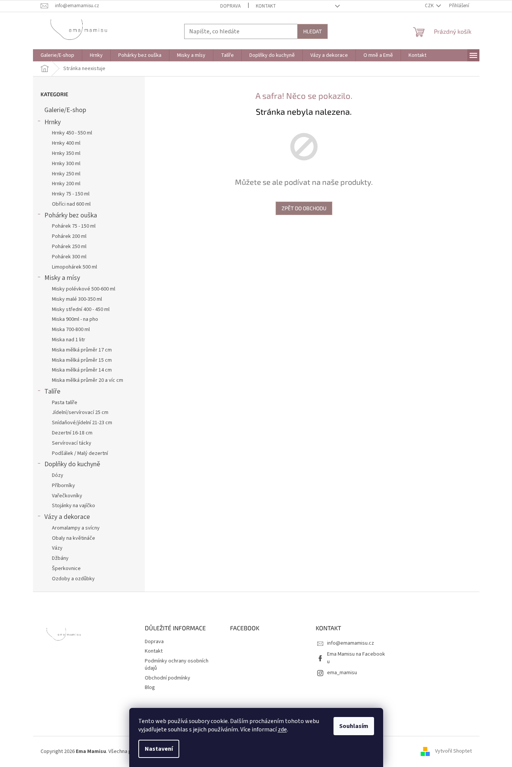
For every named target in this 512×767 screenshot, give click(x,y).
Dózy (57, 475)
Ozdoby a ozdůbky (73, 579)
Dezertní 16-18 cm (72, 433)
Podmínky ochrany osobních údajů (176, 664)
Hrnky (52, 122)
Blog (150, 687)
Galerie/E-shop (65, 110)
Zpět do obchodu (304, 208)
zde (282, 729)
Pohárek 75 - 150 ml (74, 226)
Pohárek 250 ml (69, 246)
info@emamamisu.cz (350, 643)
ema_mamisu (342, 672)
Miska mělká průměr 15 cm (82, 360)
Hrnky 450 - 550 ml (72, 133)
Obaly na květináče (73, 538)
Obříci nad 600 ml (71, 204)
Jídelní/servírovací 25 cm (80, 412)
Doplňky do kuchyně (72, 464)
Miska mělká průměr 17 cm (82, 350)
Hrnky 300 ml (66, 163)
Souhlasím (353, 726)
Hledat (312, 31)
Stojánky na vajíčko (73, 505)
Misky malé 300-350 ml (77, 299)
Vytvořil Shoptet (453, 751)
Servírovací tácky (71, 443)
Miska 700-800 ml (71, 329)
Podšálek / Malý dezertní (80, 453)
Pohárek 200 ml (69, 236)
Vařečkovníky (67, 496)
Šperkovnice (66, 568)
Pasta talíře (64, 402)
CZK (430, 5)
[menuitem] (57, 55)
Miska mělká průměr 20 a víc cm (87, 380)
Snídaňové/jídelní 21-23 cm (82, 422)
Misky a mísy (62, 278)
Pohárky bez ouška (70, 215)
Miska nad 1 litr (68, 340)
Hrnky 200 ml (66, 183)
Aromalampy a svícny (76, 528)
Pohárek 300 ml (69, 257)
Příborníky (63, 485)
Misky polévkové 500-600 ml (83, 289)
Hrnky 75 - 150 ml (70, 194)
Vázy (57, 548)
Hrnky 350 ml (66, 153)
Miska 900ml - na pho (75, 319)
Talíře (52, 391)
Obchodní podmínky (167, 678)
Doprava (230, 6)
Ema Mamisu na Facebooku (356, 657)
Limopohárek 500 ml (74, 267)
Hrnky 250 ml (66, 174)
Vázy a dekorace (67, 517)
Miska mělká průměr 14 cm (82, 370)
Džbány (60, 558)
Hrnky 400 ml (66, 143)
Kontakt (266, 6)
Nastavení (159, 749)
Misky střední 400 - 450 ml (81, 309)
